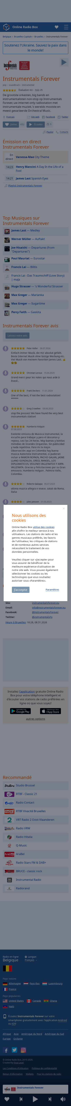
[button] (64, 508)
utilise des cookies (43, 527)
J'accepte (20, 589)
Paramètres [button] (52, 589)
